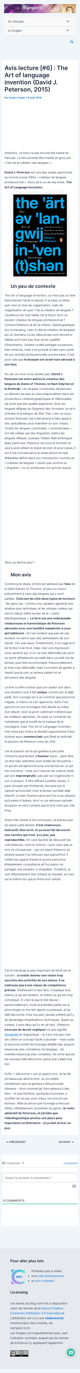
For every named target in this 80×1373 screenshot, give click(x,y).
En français (16, 21)
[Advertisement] (40, 123)
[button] (72, 42)
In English (15, 31)
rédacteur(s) (54, 1318)
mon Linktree (44, 1281)
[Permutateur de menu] (67, 21)
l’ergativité (11, 1034)
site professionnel (51, 1276)
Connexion (70, 1163)
